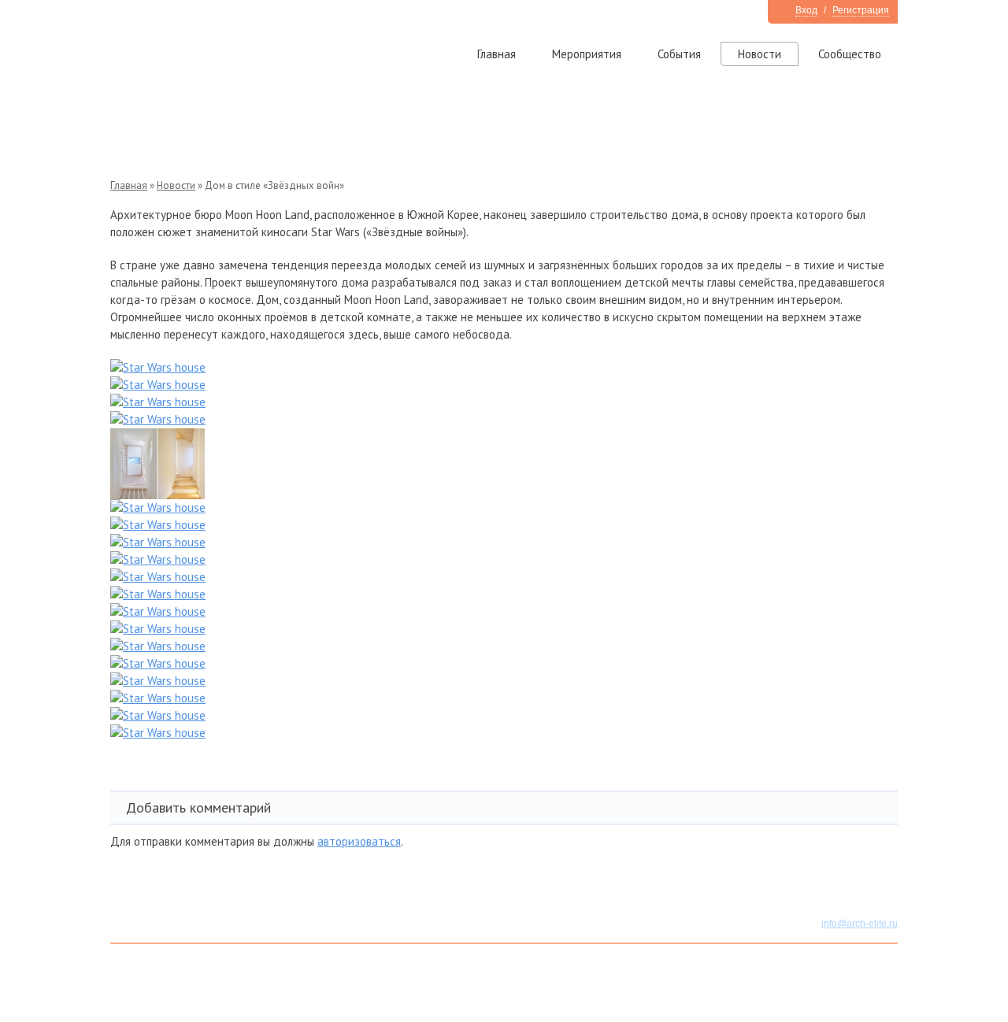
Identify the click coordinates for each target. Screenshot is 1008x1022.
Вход (806, 10)
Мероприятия (586, 53)
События (679, 53)
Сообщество (849, 53)
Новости (759, 53)
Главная (496, 53)
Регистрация (860, 10)
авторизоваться (359, 841)
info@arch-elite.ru (859, 923)
